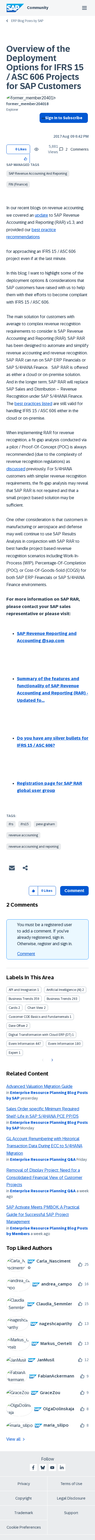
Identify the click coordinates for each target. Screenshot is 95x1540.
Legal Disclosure (71, 1498)
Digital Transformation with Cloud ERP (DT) (40, 1035)
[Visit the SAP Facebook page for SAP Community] (33, 1467)
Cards (13, 1008)
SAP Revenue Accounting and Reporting (38, 173)
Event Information (22, 1044)
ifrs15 (25, 824)
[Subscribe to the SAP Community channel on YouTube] (52, 1467)
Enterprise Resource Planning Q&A (43, 1159)
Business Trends (21, 999)
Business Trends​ (59, 999)
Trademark (23, 1513)
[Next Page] (51, 1060)
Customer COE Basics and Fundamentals (39, 1017)
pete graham (45, 824)
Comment (26, 954)
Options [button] (42, 127)
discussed (15, 469)
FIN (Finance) (18, 184)
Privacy (24, 1484)
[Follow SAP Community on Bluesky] (43, 1467)
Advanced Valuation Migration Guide (39, 1086)
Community (37, 8)
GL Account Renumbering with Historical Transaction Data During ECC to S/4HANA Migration (44, 1146)
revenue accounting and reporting (34, 846)
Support (71, 1513)
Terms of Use (71, 1484)
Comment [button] (74, 890)
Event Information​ (61, 1044)
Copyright (23, 1498)
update (41, 215)
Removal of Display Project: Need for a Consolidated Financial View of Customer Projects (44, 1177)
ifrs (11, 824)
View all (13, 1439)
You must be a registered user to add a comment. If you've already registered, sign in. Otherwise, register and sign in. (44, 934)
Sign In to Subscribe (63, 118)
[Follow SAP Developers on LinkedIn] (62, 1467)
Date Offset (17, 1026)
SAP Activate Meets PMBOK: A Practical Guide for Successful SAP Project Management (42, 1214)
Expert (13, 1053)
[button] (26, 158)
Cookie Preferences (24, 1527)
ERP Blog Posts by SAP (27, 21)
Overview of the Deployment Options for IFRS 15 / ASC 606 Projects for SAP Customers (45, 67)
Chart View (35, 1008)
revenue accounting (23, 835)
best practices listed (33, 403)
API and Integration (22, 990)
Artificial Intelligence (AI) (63, 990)
